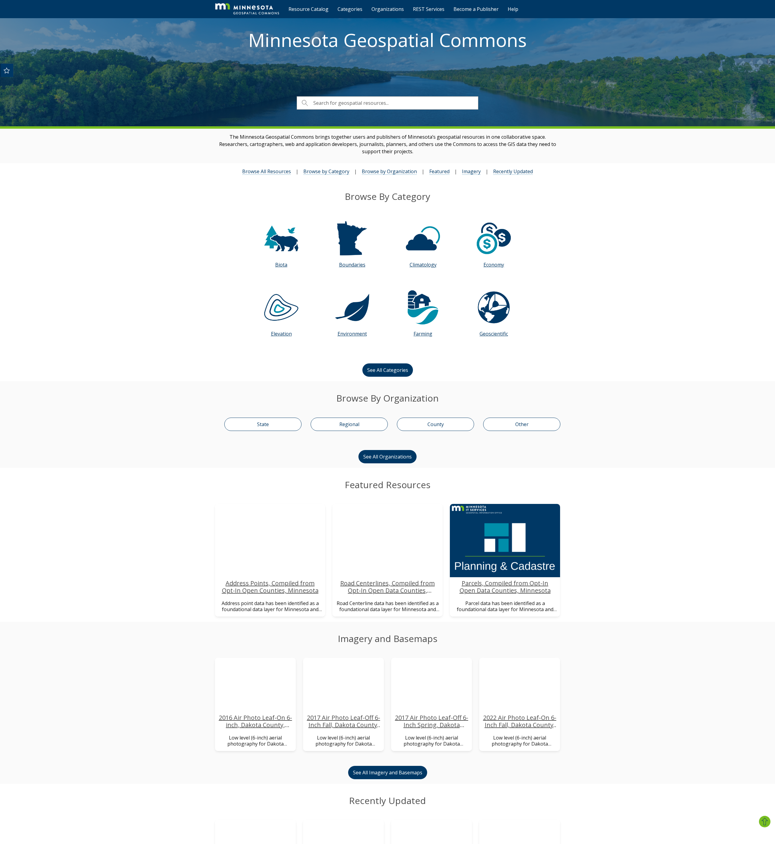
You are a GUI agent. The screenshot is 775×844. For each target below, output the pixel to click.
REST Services (428, 9)
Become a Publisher (476, 9)
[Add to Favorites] (6, 70)
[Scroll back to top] (764, 821)
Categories (350, 9)
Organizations (387, 9)
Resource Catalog (308, 9)
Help (513, 9)
